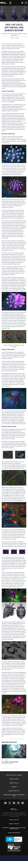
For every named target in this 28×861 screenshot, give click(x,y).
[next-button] (25, 768)
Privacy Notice (14, 819)
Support (14, 786)
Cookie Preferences (14, 832)
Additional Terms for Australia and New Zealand (14, 828)
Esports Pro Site (14, 790)
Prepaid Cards (14, 779)
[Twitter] (10, 803)
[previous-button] (22, 768)
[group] (14, 755)
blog (22, 285)
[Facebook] (14, 803)
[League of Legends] (10, 2)
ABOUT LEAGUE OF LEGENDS (14, 775)
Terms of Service (14, 823)
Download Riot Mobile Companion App (14, 795)
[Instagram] (18, 803)
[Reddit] (22, 803)
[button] (9, 37)
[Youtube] (5, 803)
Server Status (14, 782)
